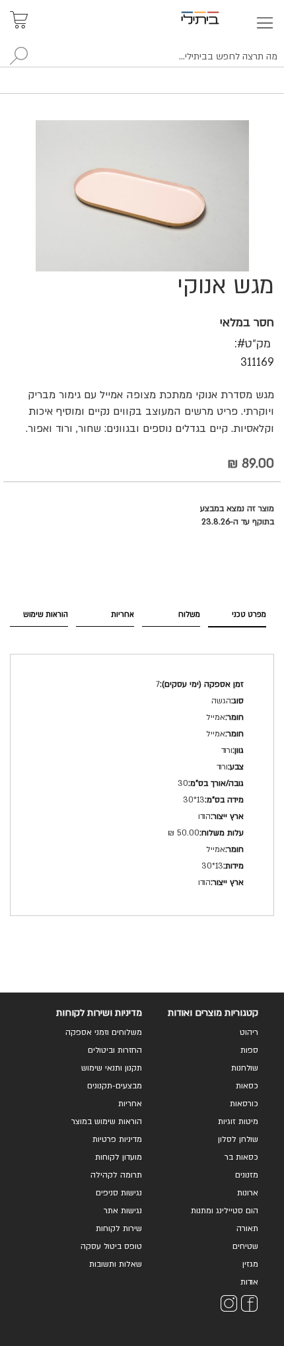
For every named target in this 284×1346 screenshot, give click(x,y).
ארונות (247, 1192)
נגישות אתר (123, 1210)
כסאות (247, 1085)
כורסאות (244, 1103)
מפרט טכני (249, 615)
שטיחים (245, 1246)
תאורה (247, 1228)
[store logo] (215, 18)
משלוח (189, 615)
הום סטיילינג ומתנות (224, 1210)
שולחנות (244, 1068)
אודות (249, 1282)
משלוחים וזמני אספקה (103, 1032)
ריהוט (249, 1032)
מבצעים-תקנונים (114, 1085)
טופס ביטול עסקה (111, 1246)
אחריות (122, 615)
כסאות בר (241, 1157)
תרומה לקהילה (116, 1175)
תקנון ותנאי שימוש (111, 1068)
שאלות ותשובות (115, 1264)
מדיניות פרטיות (117, 1139)
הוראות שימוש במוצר (106, 1121)
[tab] (237, 614)
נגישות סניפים (119, 1192)
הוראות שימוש (45, 615)
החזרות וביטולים (115, 1050)
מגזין (250, 1264)
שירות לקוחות (119, 1228)
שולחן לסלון (238, 1139)
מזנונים (246, 1175)
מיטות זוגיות (238, 1121)
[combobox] (142, 56)
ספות (249, 1050)
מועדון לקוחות (118, 1157)
